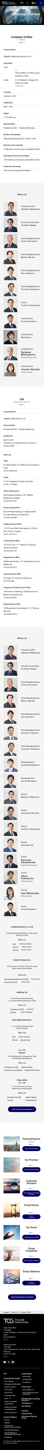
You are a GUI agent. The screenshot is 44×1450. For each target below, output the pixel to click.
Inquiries (25, 1411)
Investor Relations (10, 1417)
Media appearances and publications (30, 1393)
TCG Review (26, 1403)
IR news (7, 1420)
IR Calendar (8, 1437)
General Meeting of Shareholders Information (12, 1433)
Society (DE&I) (27, 1379)
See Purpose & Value (31, 1148)
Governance (26, 1382)
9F (16, 70)
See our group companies (22, 1109)
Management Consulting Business (31, 1399)
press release (27, 1390)
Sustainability (26, 1374)
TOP (5, 1374)
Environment (27, 1376)
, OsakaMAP (19, 86)
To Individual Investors (11, 1430)
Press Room (26, 1387)
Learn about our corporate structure (31, 1193)
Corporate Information (12, 1378)
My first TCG (8, 1392)
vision (6, 1398)
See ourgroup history (31, 1216)
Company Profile (9, 1395)
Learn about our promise (31, 1169)
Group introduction (10, 1412)
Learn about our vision (31, 1237)
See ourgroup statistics (31, 1283)
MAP (5, 1339)
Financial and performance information (12, 1426)
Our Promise (8, 1390)
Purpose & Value (9, 1387)
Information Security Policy (29, 1417)
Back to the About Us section (22, 1297)
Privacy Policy (27, 1414)
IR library (7, 1423)
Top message (8, 1381)
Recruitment (26, 1406)
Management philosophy (12, 1384)
